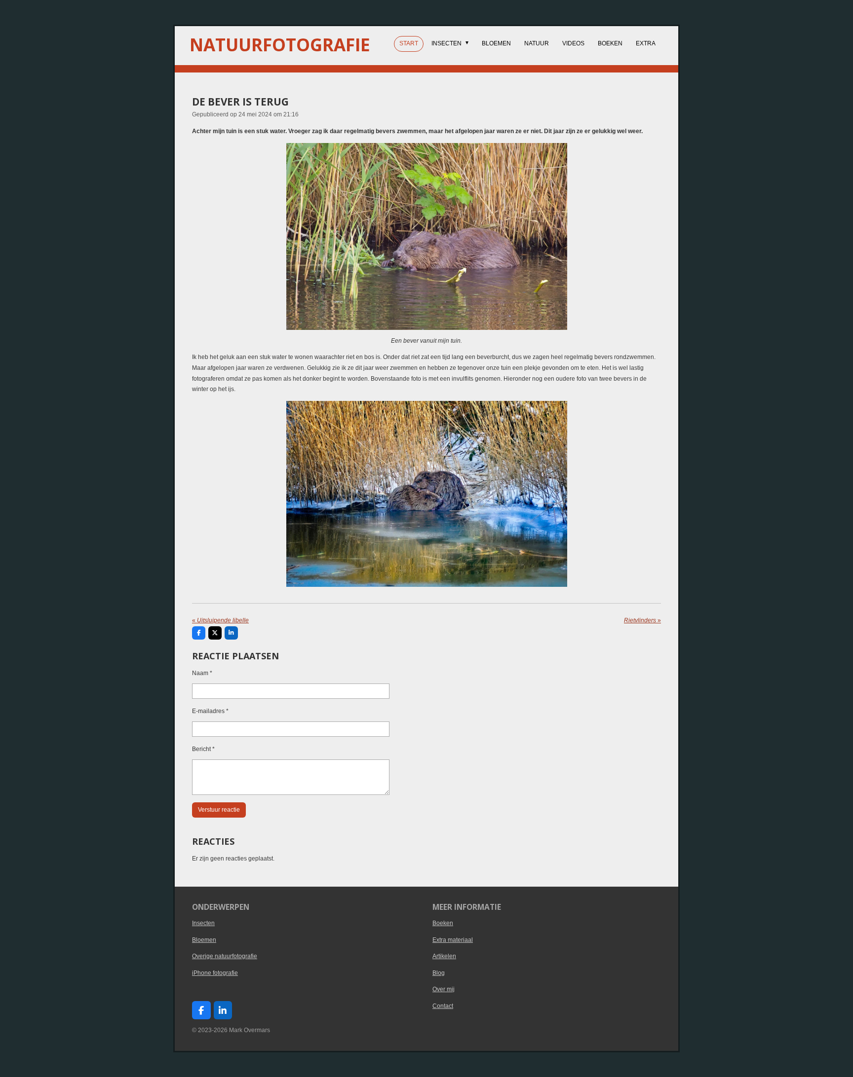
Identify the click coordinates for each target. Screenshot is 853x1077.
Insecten (203, 923)
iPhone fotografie (215, 972)
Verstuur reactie (219, 809)
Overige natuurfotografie (224, 956)
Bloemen (204, 939)
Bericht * (203, 749)
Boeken (442, 923)
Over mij (443, 989)
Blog (438, 972)
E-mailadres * (210, 711)
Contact (442, 1006)
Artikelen (444, 956)
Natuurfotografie (280, 44)
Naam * (202, 673)
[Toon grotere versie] (426, 236)
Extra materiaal (452, 939)
